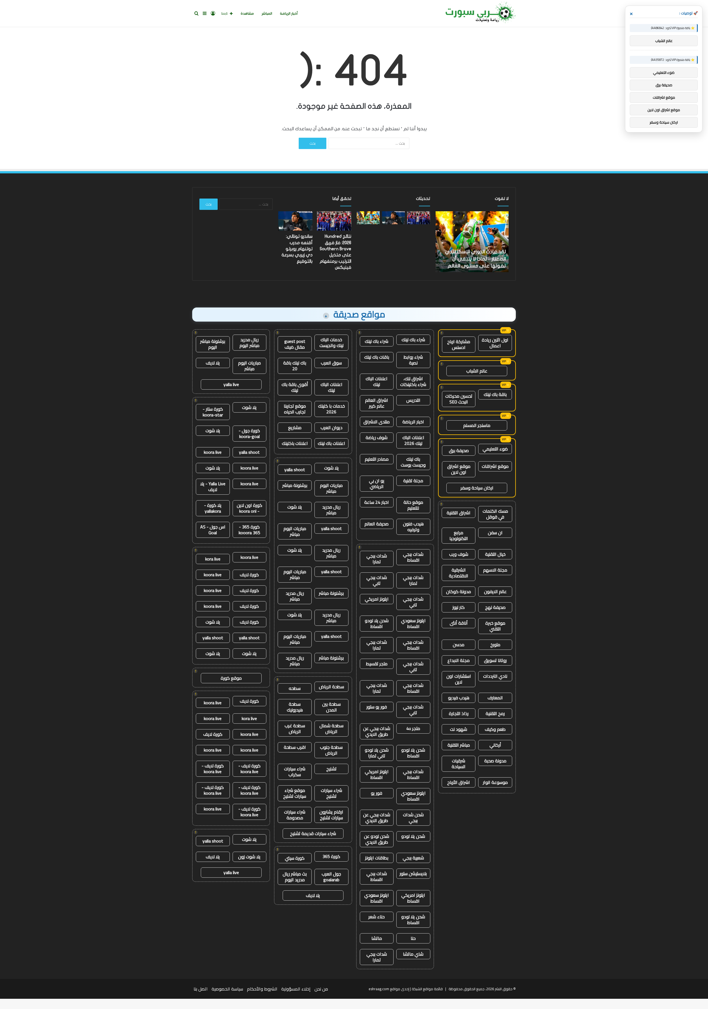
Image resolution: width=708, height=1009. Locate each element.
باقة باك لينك (495, 394)
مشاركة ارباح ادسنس (458, 344)
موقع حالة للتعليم (413, 505)
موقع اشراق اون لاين (458, 469)
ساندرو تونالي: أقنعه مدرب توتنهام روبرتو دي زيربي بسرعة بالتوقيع (297, 249)
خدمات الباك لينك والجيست (331, 342)
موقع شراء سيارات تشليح (294, 793)
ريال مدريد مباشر (331, 510)
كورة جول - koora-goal (249, 433)
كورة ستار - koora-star (213, 412)
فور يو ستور (376, 707)
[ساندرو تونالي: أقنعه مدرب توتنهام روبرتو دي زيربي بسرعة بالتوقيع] (393, 217)
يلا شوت (331, 468)
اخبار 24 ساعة (376, 502)
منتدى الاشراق (376, 422)
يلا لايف (313, 895)
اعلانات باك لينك (331, 443)
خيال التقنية (495, 554)
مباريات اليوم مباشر (331, 488)
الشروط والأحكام (262, 989)
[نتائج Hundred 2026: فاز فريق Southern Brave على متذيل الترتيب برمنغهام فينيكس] (418, 217)
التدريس (413, 400)
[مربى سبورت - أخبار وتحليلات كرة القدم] (478, 14)
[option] (475, 241)
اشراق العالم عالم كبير (376, 403)
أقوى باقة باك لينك (295, 387)
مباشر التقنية (458, 745)
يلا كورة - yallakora (213, 508)
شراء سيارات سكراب (294, 772)
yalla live (231, 384)
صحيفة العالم (377, 524)
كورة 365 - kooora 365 (249, 530)
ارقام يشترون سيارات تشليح (331, 815)
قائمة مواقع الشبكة (427, 988)
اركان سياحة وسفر (476, 488)
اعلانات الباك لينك (376, 381)
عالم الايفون (495, 591)
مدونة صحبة (495, 761)
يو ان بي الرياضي (376, 483)
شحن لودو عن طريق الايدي (376, 839)
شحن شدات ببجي (413, 817)
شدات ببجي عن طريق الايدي (376, 731)
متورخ (495, 644)
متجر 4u (413, 728)
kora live (212, 559)
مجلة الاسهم (495, 570)
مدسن (458, 644)
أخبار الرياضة (289, 13)
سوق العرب (331, 363)
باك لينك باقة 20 (294, 366)
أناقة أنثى (459, 623)
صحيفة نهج (495, 607)
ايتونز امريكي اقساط (377, 774)
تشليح (331, 769)
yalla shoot (294, 469)
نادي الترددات (495, 676)
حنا (413, 938)
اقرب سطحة (295, 747)
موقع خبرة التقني (495, 626)
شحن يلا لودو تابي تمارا (377, 753)
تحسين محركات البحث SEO (458, 399)
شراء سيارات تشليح (331, 793)
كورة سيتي (294, 858)
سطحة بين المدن (331, 707)
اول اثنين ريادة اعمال (495, 343)
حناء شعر (376, 916)
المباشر (267, 13)
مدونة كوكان (458, 591)
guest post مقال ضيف (294, 344)
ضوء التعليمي (495, 449)
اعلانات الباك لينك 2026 (413, 440)
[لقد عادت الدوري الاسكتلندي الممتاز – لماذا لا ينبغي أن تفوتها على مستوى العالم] (368, 217)
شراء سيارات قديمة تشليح (313, 833)
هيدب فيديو (458, 697)
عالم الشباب (476, 371)
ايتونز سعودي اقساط (413, 623)
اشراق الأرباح (458, 782)
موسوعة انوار (495, 782)
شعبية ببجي (413, 858)
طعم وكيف (495, 729)
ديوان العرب (331, 427)
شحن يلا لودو (413, 836)
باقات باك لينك (376, 357)
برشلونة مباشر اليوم (212, 344)
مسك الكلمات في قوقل (495, 514)
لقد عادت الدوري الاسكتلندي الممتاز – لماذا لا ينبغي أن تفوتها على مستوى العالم (479, 258)
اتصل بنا (201, 989)
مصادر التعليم (377, 459)
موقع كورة (231, 678)
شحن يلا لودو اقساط (377, 623)
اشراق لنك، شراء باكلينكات (413, 381)
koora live (213, 452)
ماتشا (376, 938)
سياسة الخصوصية (227, 989)
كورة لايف (249, 574)
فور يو (376, 793)
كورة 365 (331, 856)
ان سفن (495, 532)
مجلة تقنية (413, 480)
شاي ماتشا (413, 954)
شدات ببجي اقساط (413, 557)
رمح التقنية (495, 713)
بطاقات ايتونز (376, 858)
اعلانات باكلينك (295, 443)
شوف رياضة (376, 437)
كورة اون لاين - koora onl (249, 508)
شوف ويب (458, 554)
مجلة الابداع (458, 660)
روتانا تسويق (495, 660)
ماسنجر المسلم (476, 425)
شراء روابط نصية (413, 360)
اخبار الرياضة (413, 422)
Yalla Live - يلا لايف (212, 486)
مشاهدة (247, 13)
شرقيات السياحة (458, 764)
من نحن (321, 989)
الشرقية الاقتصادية (458, 573)
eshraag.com (379, 988)
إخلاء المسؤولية (296, 989)
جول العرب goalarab (331, 877)
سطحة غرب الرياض (295, 728)
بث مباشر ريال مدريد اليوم (295, 877)
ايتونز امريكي (377, 599)
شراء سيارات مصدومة (294, 815)
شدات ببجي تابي (376, 580)
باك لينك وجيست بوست (413, 462)
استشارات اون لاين (458, 679)
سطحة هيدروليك (295, 707)
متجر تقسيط (376, 663)
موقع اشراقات (495, 466)
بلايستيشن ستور (413, 873)
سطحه (295, 688)
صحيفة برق (459, 450)
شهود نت (458, 729)
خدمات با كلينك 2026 (331, 409)
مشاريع (294, 427)
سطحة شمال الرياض (331, 728)
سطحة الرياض (331, 686)
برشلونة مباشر (294, 485)
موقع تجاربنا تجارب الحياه (295, 409)
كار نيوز (458, 607)
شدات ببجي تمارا (376, 559)
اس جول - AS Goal (212, 530)
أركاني (495, 745)
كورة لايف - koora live (249, 769)
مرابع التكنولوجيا (458, 535)
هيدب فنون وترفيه (413, 527)
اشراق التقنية (458, 513)
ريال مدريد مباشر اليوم (249, 342)
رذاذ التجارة (458, 713)
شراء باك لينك (413, 339)
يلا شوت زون (249, 856)
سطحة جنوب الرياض (331, 750)
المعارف (495, 697)
